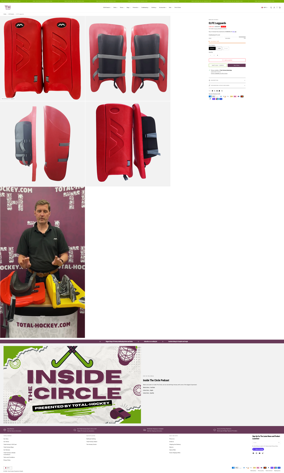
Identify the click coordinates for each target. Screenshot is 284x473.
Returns (171, 447)
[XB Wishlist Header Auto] (277, 7)
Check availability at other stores (219, 73)
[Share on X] (214, 91)
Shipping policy (277, 470)
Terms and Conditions (9, 457)
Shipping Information (157, 431)
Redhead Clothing (91, 439)
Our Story (6, 439)
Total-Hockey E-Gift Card (10, 444)
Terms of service (269, 470)
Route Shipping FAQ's (174, 452)
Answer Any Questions (88, 431)
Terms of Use (268, 446)
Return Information (16, 431)
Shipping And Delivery (175, 444)
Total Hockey (11, 471)
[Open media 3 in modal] (82, 104)
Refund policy (253, 470)
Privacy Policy (7, 460)
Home (5, 14)
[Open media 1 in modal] (82, 18)
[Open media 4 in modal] (167, 104)
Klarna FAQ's (172, 450)
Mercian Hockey (213, 19)
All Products (11, 14)
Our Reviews (7, 450)
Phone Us (171, 439)
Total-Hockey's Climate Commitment (9, 453)
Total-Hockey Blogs (9, 447)
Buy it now (236, 65)
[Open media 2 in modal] (167, 18)
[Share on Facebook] (212, 91)
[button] (271, 7)
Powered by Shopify (18, 471)
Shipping (216, 28)
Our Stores (6, 441)
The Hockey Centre (91, 444)
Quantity (211, 52)
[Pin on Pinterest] (217, 91)
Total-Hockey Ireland (91, 441)
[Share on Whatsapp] (219, 91)
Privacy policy (261, 470)
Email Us (171, 441)
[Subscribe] (278, 442)
